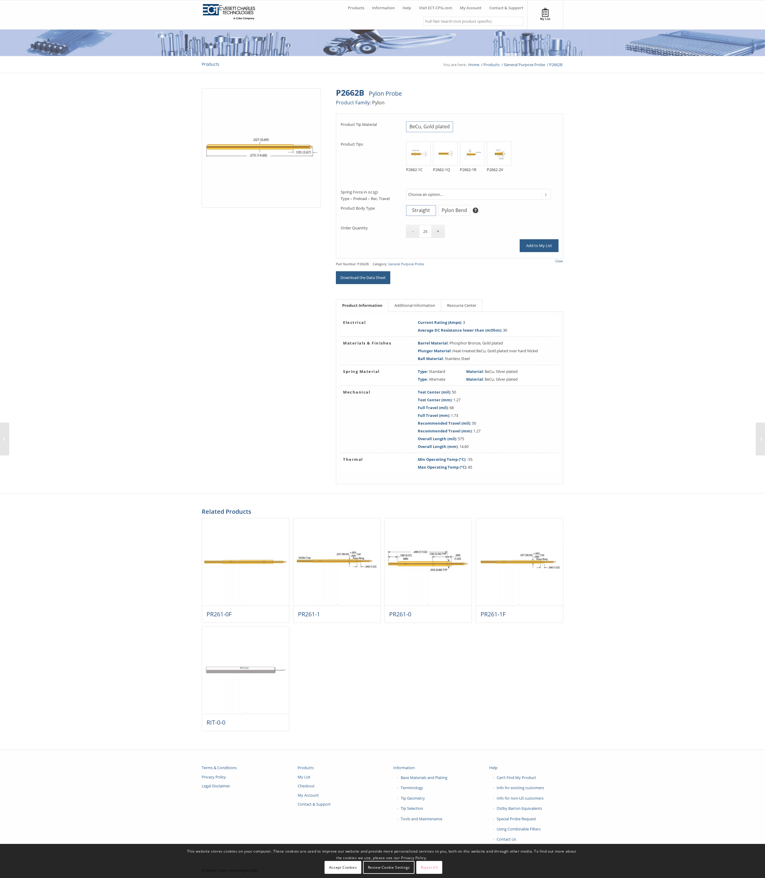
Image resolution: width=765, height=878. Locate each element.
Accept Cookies (343, 867)
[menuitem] (356, 5)
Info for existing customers (520, 787)
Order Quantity (354, 228)
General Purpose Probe (406, 264)
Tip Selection (412, 808)
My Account (308, 795)
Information (404, 767)
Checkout (306, 786)
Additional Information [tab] (414, 305)
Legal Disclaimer (216, 786)
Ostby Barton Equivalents (519, 808)
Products (210, 64)
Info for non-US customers (520, 798)
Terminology (412, 787)
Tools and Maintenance (421, 818)
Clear (559, 261)
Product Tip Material (359, 124)
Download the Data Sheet (363, 277)
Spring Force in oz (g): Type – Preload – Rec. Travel (365, 195)
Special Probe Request (516, 818)
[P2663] (760, 439)
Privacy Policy (214, 777)
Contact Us (506, 839)
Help (493, 767)
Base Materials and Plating (424, 777)
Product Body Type (358, 208)
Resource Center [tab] (461, 305)
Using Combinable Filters (519, 829)
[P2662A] (4, 439)
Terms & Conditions (219, 767)
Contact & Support (314, 804)
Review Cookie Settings (389, 867)
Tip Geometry (413, 798)
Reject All (429, 867)
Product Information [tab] (362, 305)
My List (304, 777)
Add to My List (539, 245)
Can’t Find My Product (516, 777)
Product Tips (352, 144)
